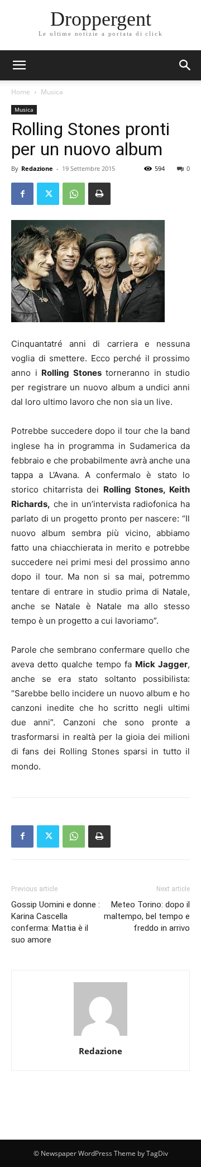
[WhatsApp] (74, 194)
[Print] (99, 194)
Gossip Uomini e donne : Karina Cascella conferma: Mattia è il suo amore (55, 922)
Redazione (37, 168)
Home (20, 92)
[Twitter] (48, 194)
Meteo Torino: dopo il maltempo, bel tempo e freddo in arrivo (147, 916)
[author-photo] (100, 1035)
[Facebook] (22, 194)
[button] (185, 65)
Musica (52, 92)
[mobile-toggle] (19, 65)
